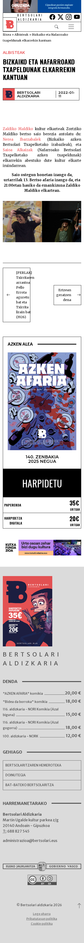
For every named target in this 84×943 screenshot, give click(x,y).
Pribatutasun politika (41, 919)
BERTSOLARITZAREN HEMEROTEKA (33, 765)
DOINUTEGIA (15, 775)
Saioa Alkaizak (18, 150)
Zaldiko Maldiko (18, 129)
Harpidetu (42, 483)
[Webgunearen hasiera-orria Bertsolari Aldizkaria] (13, 27)
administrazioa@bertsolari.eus (30, 840)
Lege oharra (42, 914)
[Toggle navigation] (71, 26)
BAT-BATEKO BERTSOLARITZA (29, 785)
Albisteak (21, 34)
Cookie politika (42, 924)
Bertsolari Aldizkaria (28, 94)
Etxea (7, 34)
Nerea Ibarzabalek (22, 139)
